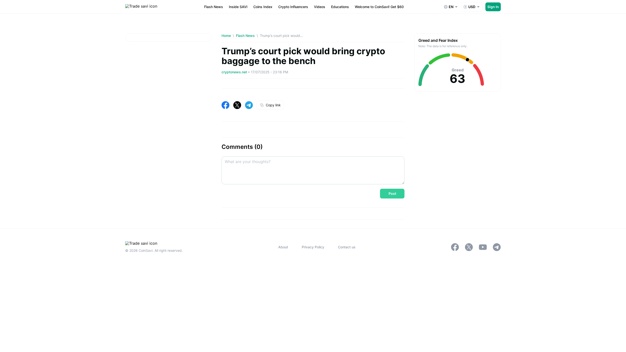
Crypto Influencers (293, 7)
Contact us (347, 247)
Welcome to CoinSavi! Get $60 (379, 7)
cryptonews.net (235, 72)
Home (226, 35)
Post (392, 193)
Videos (319, 7)
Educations (340, 7)
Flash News (213, 7)
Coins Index (262, 7)
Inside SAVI (238, 7)
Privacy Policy (313, 247)
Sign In (493, 7)
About (283, 247)
